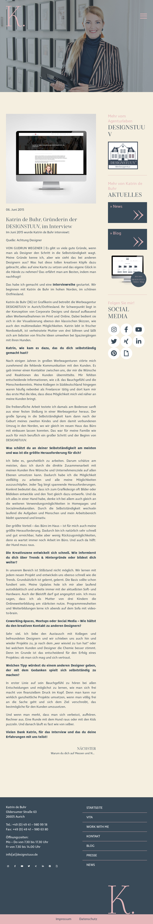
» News (116, 206)
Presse (91, 855)
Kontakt (93, 836)
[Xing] (126, 341)
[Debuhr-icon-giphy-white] (57, 866)
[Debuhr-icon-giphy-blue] (126, 353)
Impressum (63, 919)
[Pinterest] (114, 353)
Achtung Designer (29, 240)
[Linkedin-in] (139, 341)
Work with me (97, 827)
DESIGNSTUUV (16, 307)
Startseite (94, 808)
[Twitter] (114, 341)
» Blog (115, 233)
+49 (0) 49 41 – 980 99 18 (29, 824)
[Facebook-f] (126, 329)
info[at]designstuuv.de (22, 854)
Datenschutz (88, 919)
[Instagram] (114, 329)
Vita (89, 817)
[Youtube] (139, 329)
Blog (90, 846)
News (90, 865)
